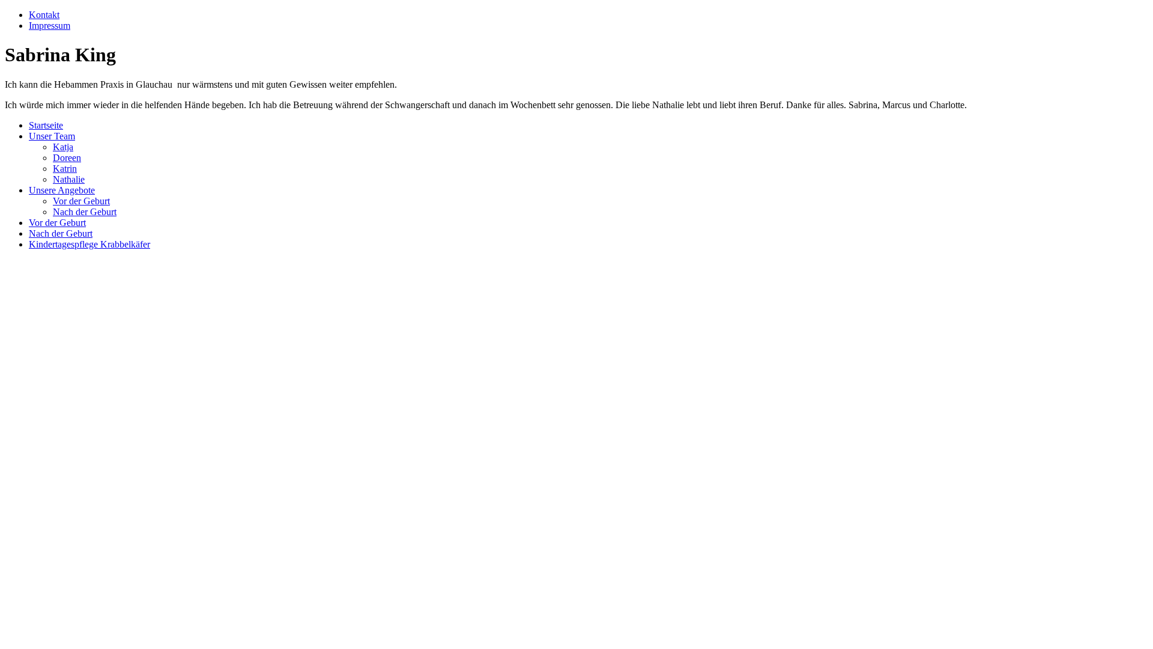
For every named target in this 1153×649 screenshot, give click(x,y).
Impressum (49, 25)
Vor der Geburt (81, 201)
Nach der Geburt (85, 212)
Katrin (65, 168)
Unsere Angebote (62, 190)
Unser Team (52, 136)
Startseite (46, 125)
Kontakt (44, 15)
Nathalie (69, 179)
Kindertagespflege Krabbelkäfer (89, 244)
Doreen (67, 158)
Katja (63, 147)
